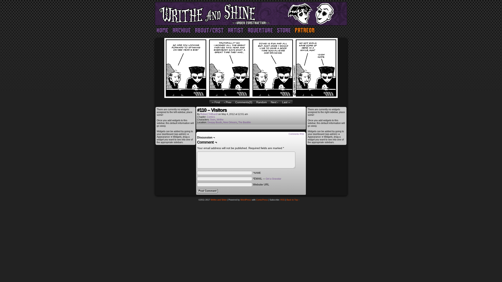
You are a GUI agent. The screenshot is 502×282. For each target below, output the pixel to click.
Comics (211, 117)
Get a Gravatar (273, 178)
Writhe (220, 119)
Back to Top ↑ (293, 200)
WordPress (245, 200)
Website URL (261, 184)
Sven (213, 119)
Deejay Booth (214, 122)
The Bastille (244, 122)
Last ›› (286, 102)
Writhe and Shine (251, 13)
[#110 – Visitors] (251, 97)
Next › (274, 102)
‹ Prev (227, 102)
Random (261, 102)
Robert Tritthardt (209, 114)
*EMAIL (267, 178)
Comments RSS (296, 134)
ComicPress (262, 200)
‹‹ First (216, 102)
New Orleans (230, 122)
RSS (282, 200)
